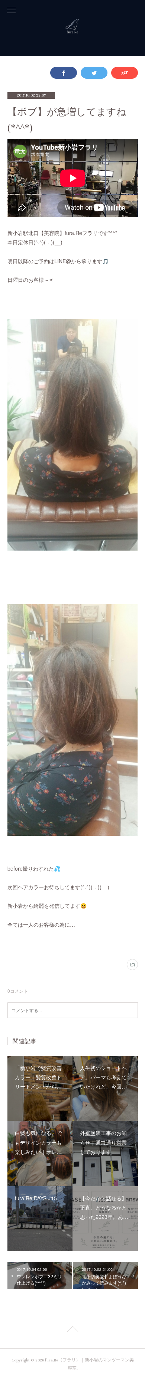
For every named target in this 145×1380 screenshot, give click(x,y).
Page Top (72, 1330)
